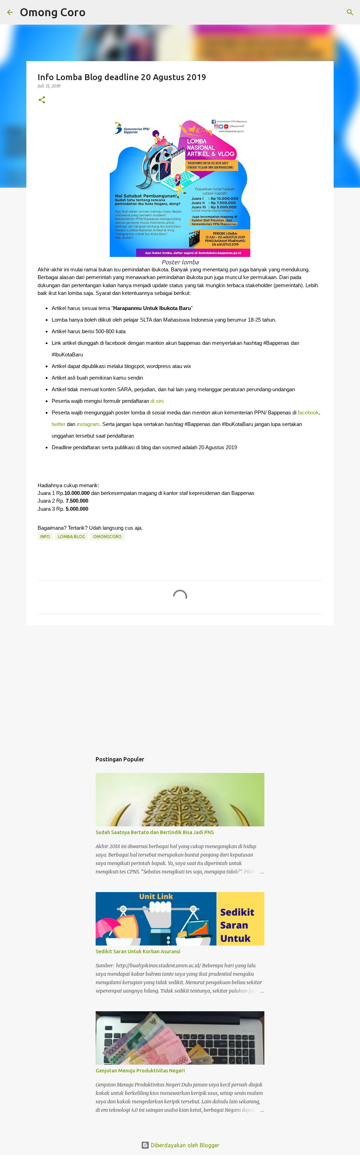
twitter (58, 424)
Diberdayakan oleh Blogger (184, 1145)
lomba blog (71, 536)
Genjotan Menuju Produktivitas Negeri (140, 1070)
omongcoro (107, 536)
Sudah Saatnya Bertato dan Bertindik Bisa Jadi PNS (155, 832)
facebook (308, 412)
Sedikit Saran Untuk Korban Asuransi (138, 951)
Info (45, 536)
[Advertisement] (180, 685)
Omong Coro (53, 12)
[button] (42, 100)
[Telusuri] (95, 12)
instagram (88, 424)
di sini (156, 401)
